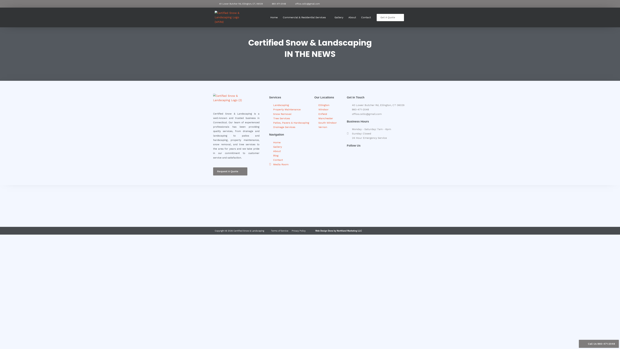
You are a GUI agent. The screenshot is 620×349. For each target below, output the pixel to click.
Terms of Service (279, 231)
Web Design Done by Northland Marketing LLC (338, 231)
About (352, 17)
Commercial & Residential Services (304, 17)
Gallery (339, 17)
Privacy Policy (299, 231)
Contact (366, 17)
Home (274, 17)
